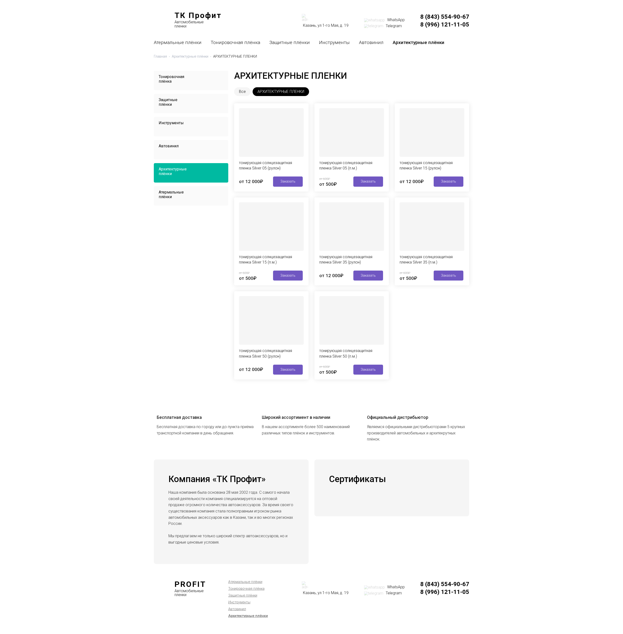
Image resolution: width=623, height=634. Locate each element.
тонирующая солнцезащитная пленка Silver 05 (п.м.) (345, 165)
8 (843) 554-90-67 (444, 16)
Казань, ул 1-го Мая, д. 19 (325, 25)
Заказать (287, 181)
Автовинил (371, 42)
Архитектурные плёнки (418, 42)
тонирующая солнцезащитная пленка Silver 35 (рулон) (345, 259)
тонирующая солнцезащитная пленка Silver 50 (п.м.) (345, 353)
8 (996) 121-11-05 (444, 24)
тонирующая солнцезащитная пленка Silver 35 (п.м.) (426, 259)
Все (242, 91)
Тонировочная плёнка (235, 42)
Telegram (394, 26)
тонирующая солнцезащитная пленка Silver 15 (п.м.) (265, 259)
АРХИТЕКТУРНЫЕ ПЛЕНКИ (280, 91)
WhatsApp (396, 20)
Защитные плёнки (289, 42)
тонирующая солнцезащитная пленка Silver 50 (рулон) (265, 353)
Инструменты (334, 42)
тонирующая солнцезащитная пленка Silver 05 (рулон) (265, 165)
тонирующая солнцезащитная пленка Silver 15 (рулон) (426, 165)
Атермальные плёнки (178, 42)
